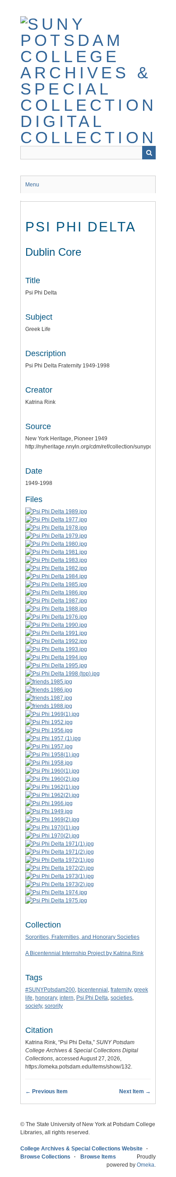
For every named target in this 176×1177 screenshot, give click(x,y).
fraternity (121, 990)
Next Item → (135, 1091)
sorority (54, 1006)
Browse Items (98, 1157)
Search (149, 152)
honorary (46, 998)
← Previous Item (46, 1091)
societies (121, 998)
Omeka (145, 1165)
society (33, 1006)
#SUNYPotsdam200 (50, 990)
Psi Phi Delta (92, 998)
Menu (32, 184)
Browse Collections (45, 1157)
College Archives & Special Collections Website (81, 1148)
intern (67, 998)
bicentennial (93, 990)
